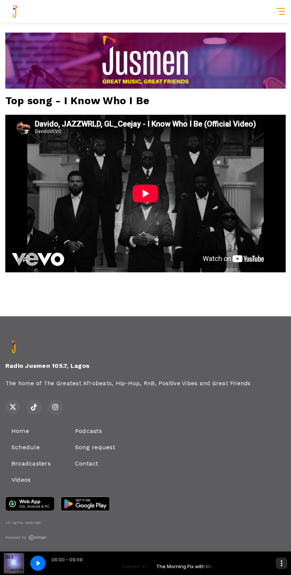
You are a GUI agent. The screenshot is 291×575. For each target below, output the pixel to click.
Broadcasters (31, 463)
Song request (95, 447)
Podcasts (88, 430)
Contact (87, 463)
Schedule (25, 447)
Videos (21, 479)
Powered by (15, 537)
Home (20, 430)
